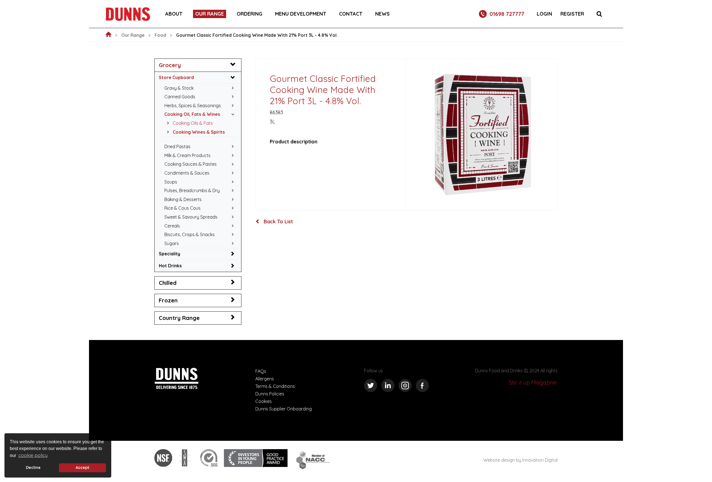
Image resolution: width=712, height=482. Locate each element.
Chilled (168, 282)
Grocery (170, 65)
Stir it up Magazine (533, 382)
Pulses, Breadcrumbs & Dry (192, 190)
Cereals (172, 226)
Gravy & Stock (179, 88)
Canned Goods (179, 96)
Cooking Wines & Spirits (199, 132)
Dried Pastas (177, 146)
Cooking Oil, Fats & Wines (192, 114)
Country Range (179, 317)
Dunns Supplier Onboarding (283, 409)
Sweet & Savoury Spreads (190, 217)
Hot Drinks (170, 265)
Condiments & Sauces (186, 173)
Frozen (168, 300)
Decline (33, 467)
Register (572, 14)
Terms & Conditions (275, 386)
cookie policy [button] (33, 455)
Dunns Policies (269, 394)
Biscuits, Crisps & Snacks (189, 234)
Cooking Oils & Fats (193, 123)
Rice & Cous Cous (182, 208)
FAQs (260, 371)
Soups (170, 182)
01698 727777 (507, 13)
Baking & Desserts (183, 199)
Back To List (277, 221)
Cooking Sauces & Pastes (190, 164)
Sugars (171, 243)
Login (544, 14)
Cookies (263, 401)
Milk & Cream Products (187, 155)
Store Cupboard (176, 77)
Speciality (169, 253)
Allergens (264, 378)
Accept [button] (82, 467)
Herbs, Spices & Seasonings (192, 105)
